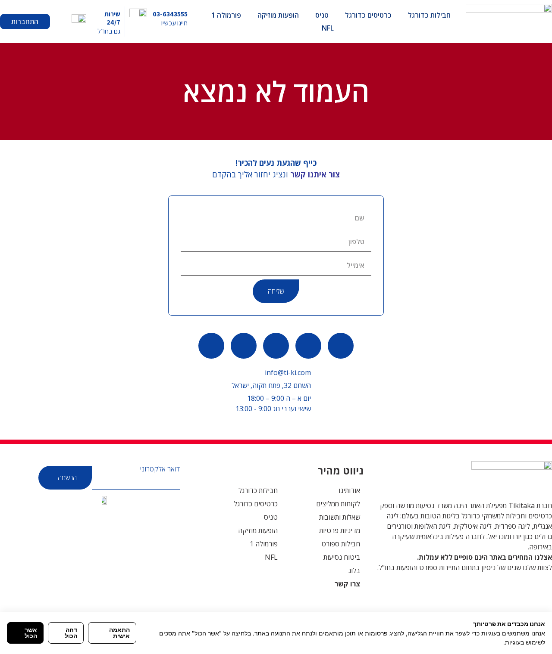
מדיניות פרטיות (339, 530)
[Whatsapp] (341, 346)
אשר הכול (31, 632)
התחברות (24, 21)
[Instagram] (211, 346)
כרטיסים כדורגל (368, 15)
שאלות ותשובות (339, 517)
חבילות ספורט (340, 544)
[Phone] (308, 346)
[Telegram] (244, 346)
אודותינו (349, 490)
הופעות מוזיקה (278, 15)
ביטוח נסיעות (341, 557)
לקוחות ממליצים (338, 503)
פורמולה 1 (226, 15)
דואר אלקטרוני (160, 468)
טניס (322, 15)
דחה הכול (71, 632)
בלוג (354, 570)
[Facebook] (276, 346)
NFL (328, 28)
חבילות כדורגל (429, 15)
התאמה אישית (119, 632)
